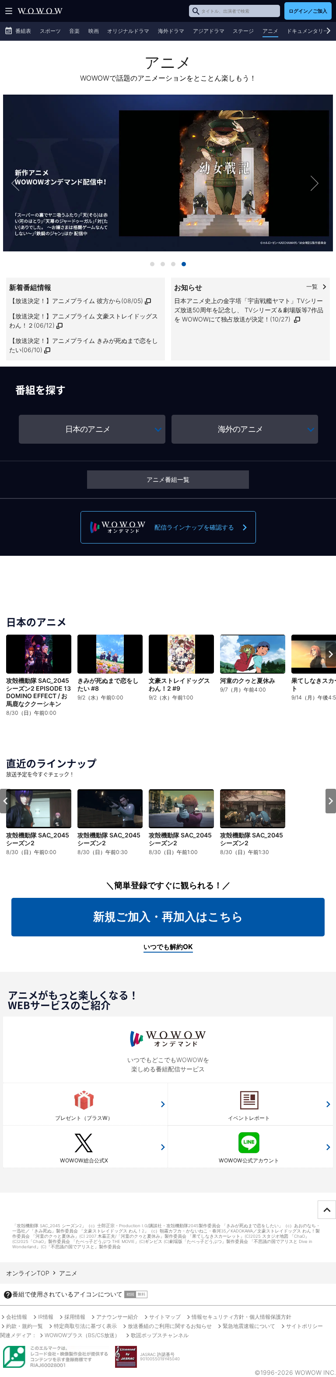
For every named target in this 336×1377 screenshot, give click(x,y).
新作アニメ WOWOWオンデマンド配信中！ (168, 183)
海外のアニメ (240, 429)
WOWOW (40, 11)
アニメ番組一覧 (168, 479)
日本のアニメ (87, 429)
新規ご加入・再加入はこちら (168, 916)
